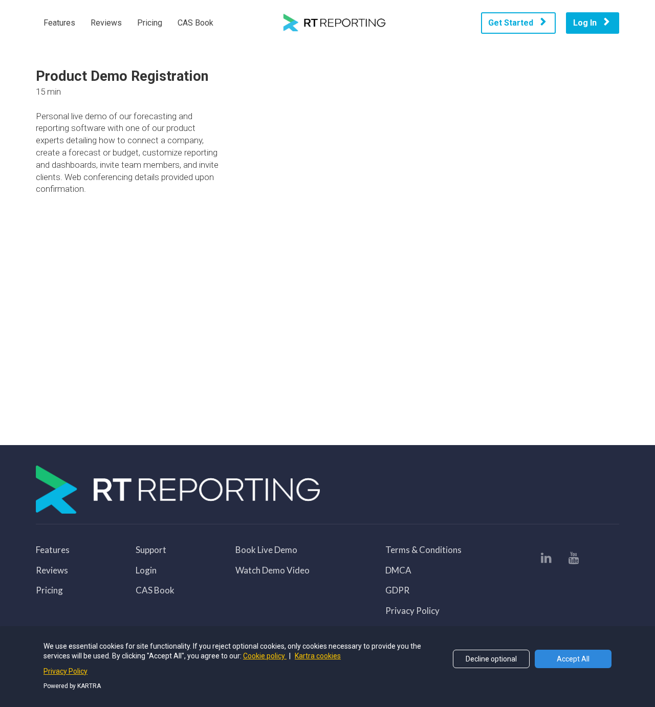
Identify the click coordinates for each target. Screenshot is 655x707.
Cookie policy (265, 656)
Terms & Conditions (423, 550)
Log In (585, 23)
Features (59, 23)
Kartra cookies (318, 656)
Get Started (510, 23)
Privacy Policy (412, 611)
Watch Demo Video (272, 570)
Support (151, 550)
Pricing (149, 23)
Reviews (106, 23)
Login (146, 570)
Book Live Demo (266, 550)
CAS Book (195, 23)
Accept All (573, 659)
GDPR (397, 590)
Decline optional (491, 659)
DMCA (398, 570)
